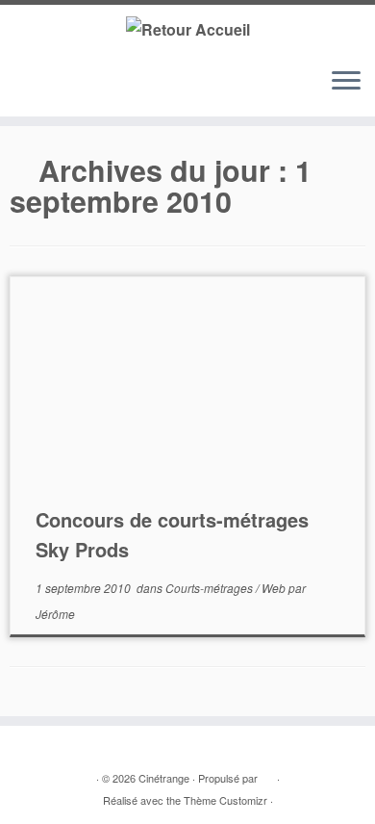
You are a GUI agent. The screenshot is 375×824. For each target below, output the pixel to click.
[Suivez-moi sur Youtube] (76, 90)
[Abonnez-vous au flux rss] (21, 90)
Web (275, 587)
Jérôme (55, 613)
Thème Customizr (225, 800)
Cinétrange (163, 777)
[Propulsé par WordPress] (267, 774)
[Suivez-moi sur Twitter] (40, 90)
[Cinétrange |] (187, 28)
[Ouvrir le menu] (346, 81)
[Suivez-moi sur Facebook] (58, 90)
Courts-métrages (210, 587)
